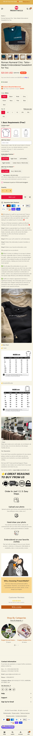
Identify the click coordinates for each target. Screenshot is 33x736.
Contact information (21, 716)
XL (17, 112)
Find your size (28, 109)
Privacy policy (16, 713)
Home (3, 16)
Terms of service (25, 713)
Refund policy (7, 713)
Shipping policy (10, 716)
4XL (4, 116)
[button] (25, 197)
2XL (23, 112)
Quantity (3, 187)
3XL (28, 112)
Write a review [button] (16, 607)
